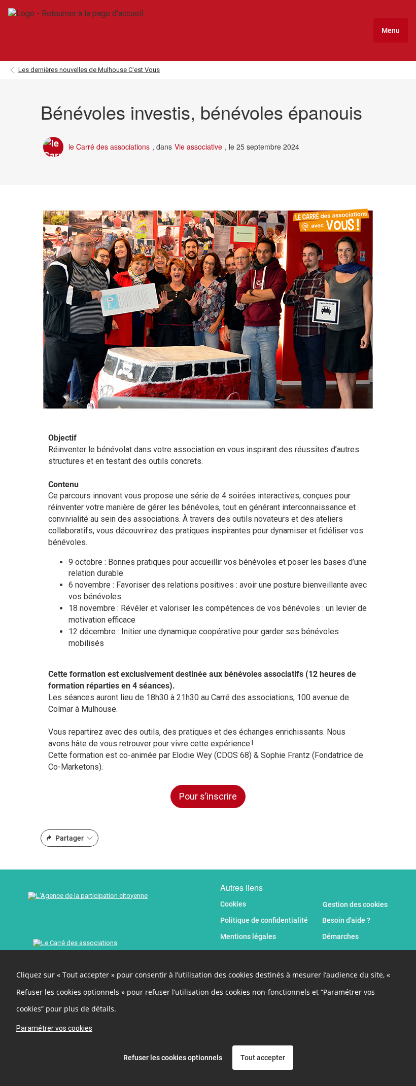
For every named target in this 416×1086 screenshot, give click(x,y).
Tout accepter (262, 1058)
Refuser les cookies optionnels (172, 1058)
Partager (69, 838)
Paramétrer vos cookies (54, 1028)
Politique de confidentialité (264, 920)
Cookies (233, 904)
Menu (391, 30)
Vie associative (198, 147)
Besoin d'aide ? (346, 920)
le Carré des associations (109, 147)
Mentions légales (248, 936)
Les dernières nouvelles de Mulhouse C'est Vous (89, 70)
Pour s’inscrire (208, 796)
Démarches (340, 936)
